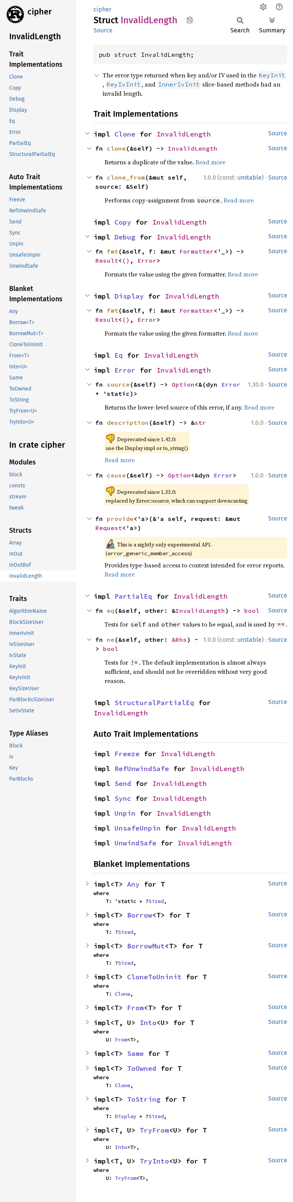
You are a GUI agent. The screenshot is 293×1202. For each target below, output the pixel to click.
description (128, 422)
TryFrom (154, 1130)
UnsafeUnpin (137, 828)
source (118, 384)
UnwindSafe (135, 843)
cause (116, 475)
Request (108, 528)
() (126, 260)
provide (120, 518)
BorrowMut (146, 946)
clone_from (126, 177)
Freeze (127, 753)
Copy (122, 222)
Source (103, 30)
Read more (210, 162)
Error (146, 260)
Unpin (124, 813)
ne (110, 639)
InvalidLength (183, 134)
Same (135, 1053)
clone (116, 148)
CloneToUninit (154, 976)
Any (133, 884)
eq (110, 610)
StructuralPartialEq (154, 702)
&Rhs (179, 639)
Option (183, 384)
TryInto (154, 1161)
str (200, 422)
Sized (156, 901)
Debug (124, 237)
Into (148, 1022)
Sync (122, 798)
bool (251, 610)
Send (122, 783)
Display (129, 296)
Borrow (139, 915)
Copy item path (190, 19)
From (135, 1007)
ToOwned (141, 1068)
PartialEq (133, 596)
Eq (118, 355)
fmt (112, 251)
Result (106, 260)
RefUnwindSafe (141, 768)
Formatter (196, 251)
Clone (124, 134)
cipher (39, 11)
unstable (249, 177)
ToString (144, 1099)
